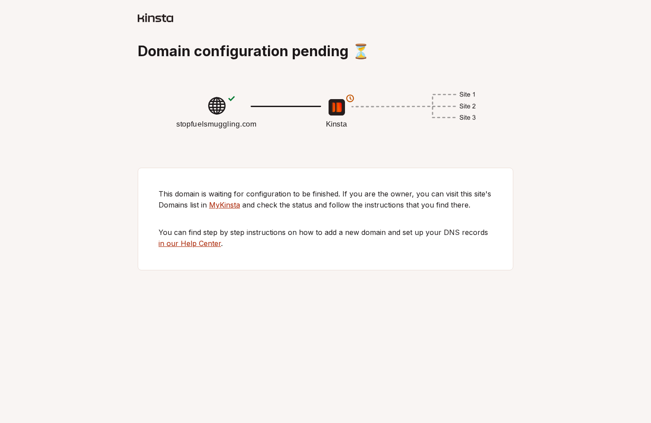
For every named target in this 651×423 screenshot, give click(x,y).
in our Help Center (190, 243)
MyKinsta (224, 204)
